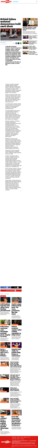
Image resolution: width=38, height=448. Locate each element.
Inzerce (29, 437)
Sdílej (4, 287)
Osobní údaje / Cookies (16, 438)
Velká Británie (6, 293)
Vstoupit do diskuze (10, 290)
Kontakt (21, 437)
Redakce (18, 437)
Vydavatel (25, 437)
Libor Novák (2, 42)
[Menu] (36, 1)
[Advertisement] (17, 74)
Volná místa (22, 438)
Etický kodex (14, 437)
